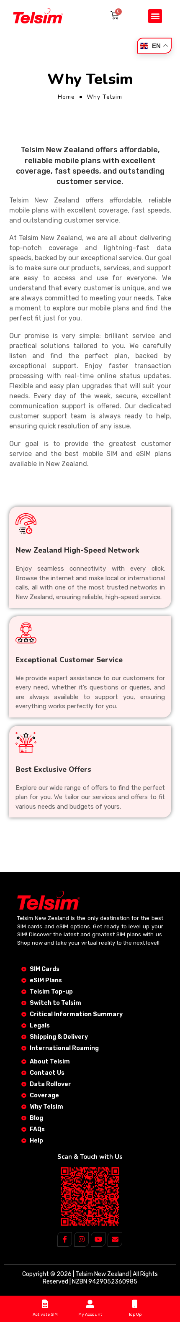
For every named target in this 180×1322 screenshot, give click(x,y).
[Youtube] (98, 1239)
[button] (155, 16)
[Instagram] (81, 1239)
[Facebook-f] (64, 1239)
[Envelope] (115, 1239)
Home (66, 97)
